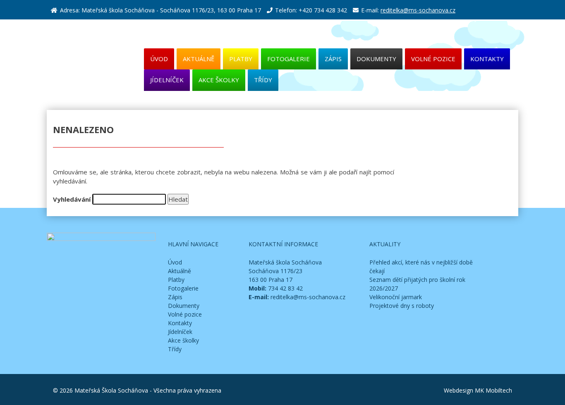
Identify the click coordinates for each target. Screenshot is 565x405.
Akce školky (219, 80)
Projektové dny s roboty (401, 306)
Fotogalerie (288, 59)
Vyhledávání (72, 199)
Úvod (159, 59)
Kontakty (487, 59)
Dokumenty (376, 59)
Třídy (263, 80)
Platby (240, 59)
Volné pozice (433, 59)
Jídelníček (167, 80)
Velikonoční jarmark (395, 297)
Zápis (333, 59)
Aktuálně (198, 59)
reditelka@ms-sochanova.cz (418, 10)
